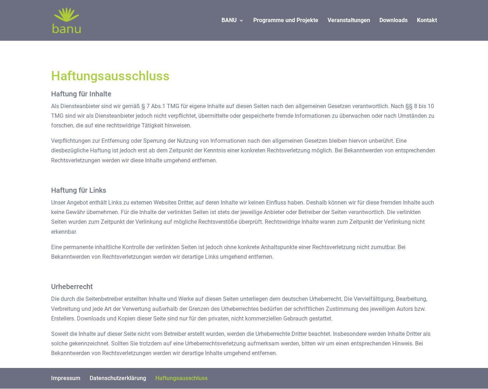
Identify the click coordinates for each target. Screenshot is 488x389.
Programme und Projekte (285, 21)
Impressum (65, 378)
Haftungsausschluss (181, 378)
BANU (229, 21)
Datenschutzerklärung (118, 378)
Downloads (393, 21)
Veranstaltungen (349, 21)
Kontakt (427, 21)
